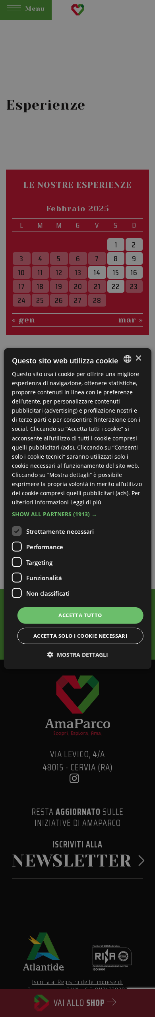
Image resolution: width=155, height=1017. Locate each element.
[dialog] (77, 508)
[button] (77, 514)
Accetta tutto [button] (80, 615)
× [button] (138, 358)
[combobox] (127, 359)
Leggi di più (85, 502)
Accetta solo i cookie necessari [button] (80, 635)
